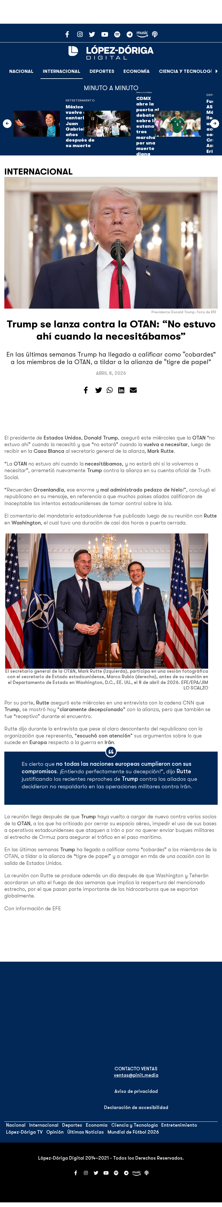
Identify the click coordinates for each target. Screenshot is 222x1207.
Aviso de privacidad (136, 1091)
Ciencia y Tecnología (187, 71)
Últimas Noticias (85, 1132)
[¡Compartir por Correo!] (133, 390)
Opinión (55, 1132)
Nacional (21, 71)
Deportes (102, 71)
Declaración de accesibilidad (136, 1107)
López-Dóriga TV (24, 1132)
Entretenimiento (80, 100)
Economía (136, 71)
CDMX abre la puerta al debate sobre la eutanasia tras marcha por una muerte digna (149, 126)
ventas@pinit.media (136, 1075)
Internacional (61, 71)
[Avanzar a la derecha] (217, 71)
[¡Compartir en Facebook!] (86, 390)
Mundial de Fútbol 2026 (133, 1132)
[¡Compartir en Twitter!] (98, 390)
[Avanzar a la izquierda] (7, 123)
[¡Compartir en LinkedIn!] (121, 390)
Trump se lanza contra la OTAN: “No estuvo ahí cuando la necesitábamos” (111, 330)
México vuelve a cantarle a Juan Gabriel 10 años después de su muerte (80, 126)
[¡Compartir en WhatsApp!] (110, 390)
